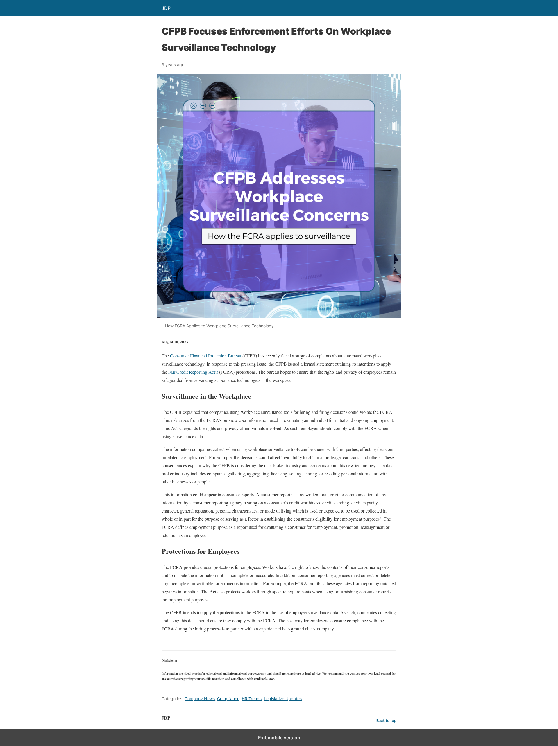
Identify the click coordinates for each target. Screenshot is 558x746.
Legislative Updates (283, 698)
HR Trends (252, 698)
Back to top (386, 720)
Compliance (228, 698)
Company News (200, 698)
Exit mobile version (279, 737)
